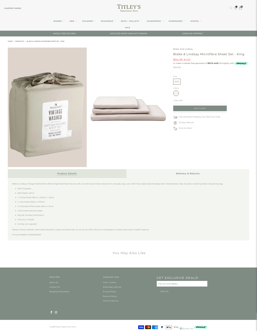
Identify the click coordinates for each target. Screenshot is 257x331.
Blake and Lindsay (183, 49)
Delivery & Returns (188, 173)
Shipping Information (59, 292)
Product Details (67, 173)
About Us (54, 282)
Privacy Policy (109, 292)
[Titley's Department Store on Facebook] (52, 312)
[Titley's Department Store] (128, 8)
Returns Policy (110, 296)
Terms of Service (110, 301)
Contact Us (55, 287)
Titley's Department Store (66, 327)
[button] (59, 21)
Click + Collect (109, 282)
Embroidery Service (112, 287)
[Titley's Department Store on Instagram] (56, 312)
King (177, 82)
